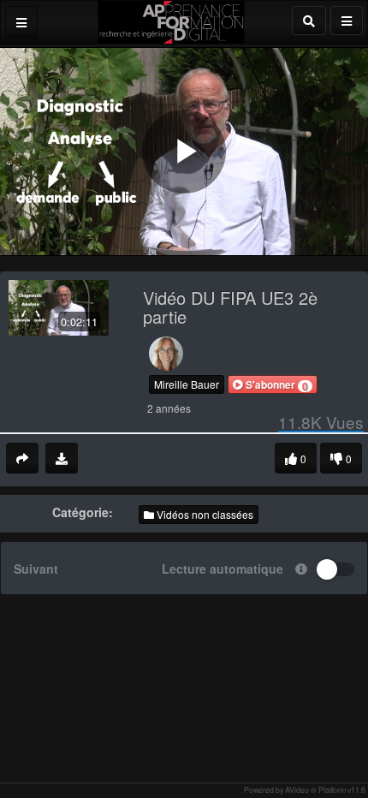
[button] (273, 384)
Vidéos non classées (203, 514)
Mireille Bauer (186, 384)
